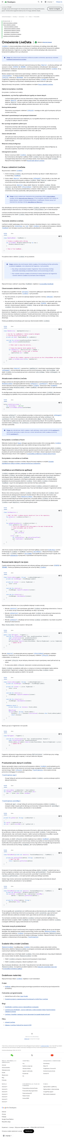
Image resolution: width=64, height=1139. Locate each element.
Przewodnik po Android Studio (30, 1088)
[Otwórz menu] (2, 2)
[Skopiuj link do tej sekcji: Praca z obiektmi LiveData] (26, 167)
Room (19, 443)
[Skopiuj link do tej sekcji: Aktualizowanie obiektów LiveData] (28, 379)
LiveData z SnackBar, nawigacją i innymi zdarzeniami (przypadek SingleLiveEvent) (27, 1014)
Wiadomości (5, 1075)
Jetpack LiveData (10, 1022)
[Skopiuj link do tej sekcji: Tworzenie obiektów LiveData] (24, 221)
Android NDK (26, 1098)
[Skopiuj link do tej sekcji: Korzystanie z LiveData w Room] (26, 440)
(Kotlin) (26, 996)
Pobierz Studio (26, 1095)
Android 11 (4, 1101)
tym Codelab (28, 553)
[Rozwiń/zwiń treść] (11, 21)
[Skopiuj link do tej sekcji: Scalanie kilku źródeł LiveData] (30, 944)
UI (26, 16)
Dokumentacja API (27, 1093)
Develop (15, 16)
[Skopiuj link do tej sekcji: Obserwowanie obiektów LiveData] (28, 289)
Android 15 (4, 1091)
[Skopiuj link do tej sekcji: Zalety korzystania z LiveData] (24, 89)
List (27, 226)
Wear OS (45, 1066)
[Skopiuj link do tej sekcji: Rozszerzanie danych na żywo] (29, 562)
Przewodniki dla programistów (30, 1090)
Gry (23, 1063)
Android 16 (4, 1089)
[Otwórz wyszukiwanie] (39, 2)
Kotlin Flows (51, 550)
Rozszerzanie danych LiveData (35, 160)
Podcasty (4, 1080)
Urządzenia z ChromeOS (49, 1068)
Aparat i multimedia (27, 1071)
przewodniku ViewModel (46, 284)
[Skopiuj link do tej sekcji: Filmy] (7, 1019)
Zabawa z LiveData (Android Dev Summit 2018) (18, 1025)
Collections (18, 226)
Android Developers (6, 16)
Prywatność (25, 1073)
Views (30, 16)
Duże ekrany (46, 1063)
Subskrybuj (28, 1131)
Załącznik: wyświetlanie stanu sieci (47, 967)
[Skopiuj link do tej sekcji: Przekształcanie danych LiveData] (32, 763)
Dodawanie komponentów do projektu (16, 59)
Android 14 (4, 1094)
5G (23, 1076)
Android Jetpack (47, 42)
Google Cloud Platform (8, 1119)
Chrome (4, 1114)
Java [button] (12, 233)
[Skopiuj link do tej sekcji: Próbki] (8, 983)
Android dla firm (6, 1067)
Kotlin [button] (5, 233)
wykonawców (14, 555)
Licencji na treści (45, 1046)
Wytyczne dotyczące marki (22, 1127)
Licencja (11, 1127)
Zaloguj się (26, 1038)
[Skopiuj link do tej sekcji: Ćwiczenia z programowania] (23, 993)
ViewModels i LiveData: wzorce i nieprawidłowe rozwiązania (21, 1007)
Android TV (46, 1073)
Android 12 (4, 1099)
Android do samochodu (49, 1071)
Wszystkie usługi (6, 1121)
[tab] (5, 233)
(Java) (21, 996)
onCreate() (25, 292)
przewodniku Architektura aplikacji (12, 969)
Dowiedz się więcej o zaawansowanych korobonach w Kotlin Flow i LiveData (26, 999)
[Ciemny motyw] (59, 236)
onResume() (50, 297)
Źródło (3, 1072)
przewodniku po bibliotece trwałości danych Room (41, 454)
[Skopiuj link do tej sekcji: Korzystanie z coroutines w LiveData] (29, 458)
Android (4, 1065)
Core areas (21, 16)
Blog (3, 1077)
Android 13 (4, 1096)
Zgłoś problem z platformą (49, 1086)
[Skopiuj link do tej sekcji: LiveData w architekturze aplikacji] (33, 470)
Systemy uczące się (27, 1066)
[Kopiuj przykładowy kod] (61, 236)
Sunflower (7, 986)
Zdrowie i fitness (27, 1068)
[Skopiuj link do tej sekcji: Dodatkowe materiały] (22, 975)
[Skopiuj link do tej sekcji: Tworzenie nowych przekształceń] (27, 926)
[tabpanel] (32, 244)
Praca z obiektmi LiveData (45, 84)
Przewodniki (36, 16)
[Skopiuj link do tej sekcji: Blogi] (7, 1004)
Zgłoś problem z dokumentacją (51, 1089)
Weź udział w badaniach (49, 1094)
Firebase (4, 1116)
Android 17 (4, 1086)
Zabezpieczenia (6, 1070)
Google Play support (48, 1091)
